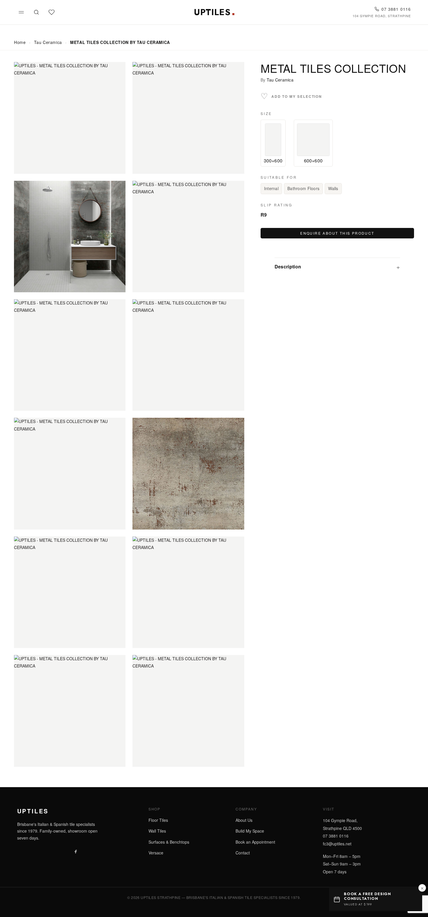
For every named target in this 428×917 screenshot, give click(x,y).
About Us (244, 820)
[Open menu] (21, 12)
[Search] (36, 12)
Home (20, 42)
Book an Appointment (255, 842)
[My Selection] (51, 12)
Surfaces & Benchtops (168, 842)
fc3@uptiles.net (337, 844)
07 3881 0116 (396, 9)
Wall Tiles (157, 831)
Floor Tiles (158, 820)
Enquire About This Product (337, 233)
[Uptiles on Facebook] (75, 851)
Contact (243, 853)
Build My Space (250, 831)
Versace (155, 853)
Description (288, 266)
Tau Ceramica (48, 42)
